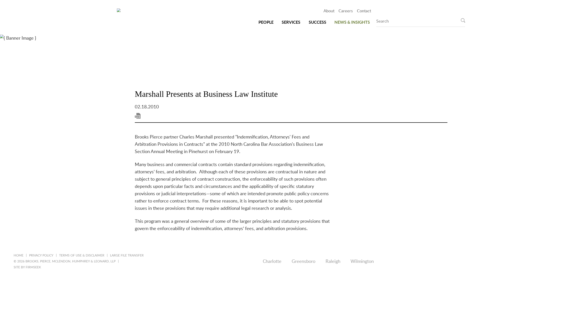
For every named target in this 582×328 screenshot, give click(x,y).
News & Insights (352, 22)
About (329, 11)
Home (18, 255)
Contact (364, 11)
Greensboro (303, 261)
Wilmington (362, 261)
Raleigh (333, 261)
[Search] (463, 20)
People (265, 22)
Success (317, 22)
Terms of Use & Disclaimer (81, 255)
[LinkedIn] (494, 261)
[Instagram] (546, 261)
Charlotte (272, 261)
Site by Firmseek (27, 267)
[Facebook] (529, 261)
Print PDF (137, 116)
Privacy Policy (41, 255)
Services (291, 22)
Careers (346, 11)
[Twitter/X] (511, 261)
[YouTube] (564, 261)
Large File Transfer (127, 255)
